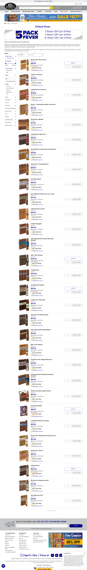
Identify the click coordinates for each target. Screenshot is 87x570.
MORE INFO (41, 70)
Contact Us (7, 535)
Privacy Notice (78, 565)
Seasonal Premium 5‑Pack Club (40, 540)
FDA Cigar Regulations (24, 536)
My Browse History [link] (76, 11)
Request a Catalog (9, 538)
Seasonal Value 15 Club (38, 542)
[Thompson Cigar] (10, 6)
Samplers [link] (39, 11)
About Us (7, 545)
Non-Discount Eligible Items (9, 548)
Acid (55, 45)
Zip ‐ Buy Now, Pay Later (24, 549)
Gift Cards (21, 535)
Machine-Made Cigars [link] (28, 11)
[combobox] (36, 8)
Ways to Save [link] (64, 11)
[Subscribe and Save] (65, 540)
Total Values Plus (22, 540)
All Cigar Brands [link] (15, 11)
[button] (10, 56)
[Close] (84, 553)
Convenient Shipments (38, 536)
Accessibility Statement (10, 552)
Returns (6, 542)
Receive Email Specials (10, 536)
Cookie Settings (69, 562)
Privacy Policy (40, 565)
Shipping (7, 543)
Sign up (76, 526)
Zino (69, 45)
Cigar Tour (35, 538)
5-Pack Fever (14, 23)
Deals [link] (55, 11)
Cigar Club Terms (23, 542)
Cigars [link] (6, 11)
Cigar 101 (21, 538)
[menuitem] (7, 11)
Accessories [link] (48, 11)
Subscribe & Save (37, 535)
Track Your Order (8, 540)
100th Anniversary (23, 545)
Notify (73, 63)
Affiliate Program (22, 547)
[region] (74, 560)
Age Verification (22, 543)
